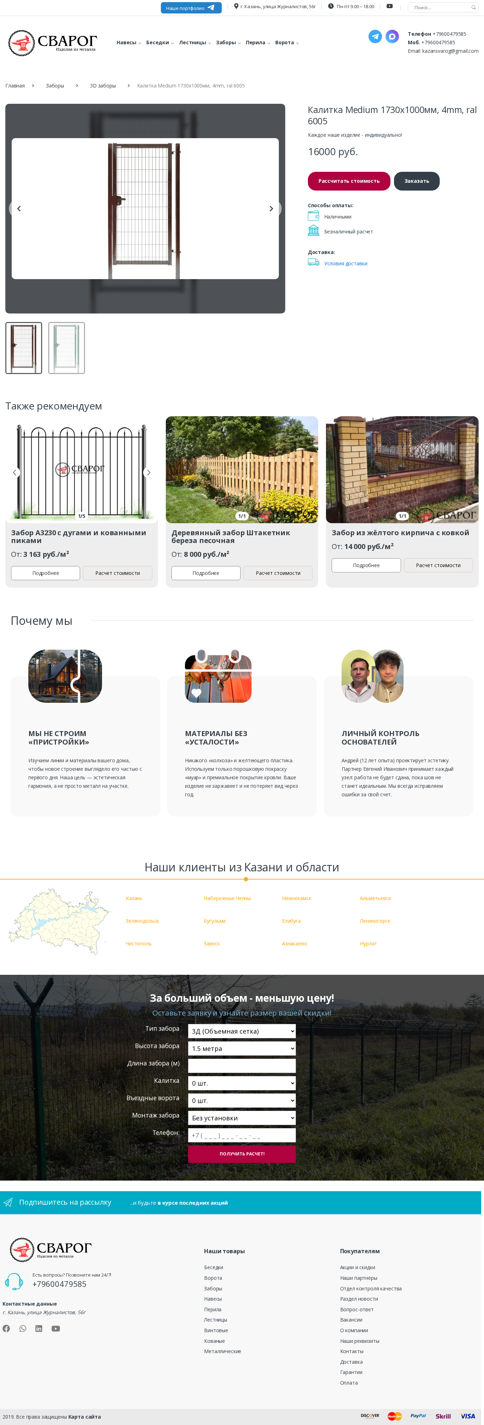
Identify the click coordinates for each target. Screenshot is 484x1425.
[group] (145, 209)
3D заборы (103, 85)
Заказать (417, 180)
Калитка (166, 1080)
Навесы (213, 1298)
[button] (14, 472)
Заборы (55, 85)
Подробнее (45, 573)
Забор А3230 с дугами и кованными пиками (78, 536)
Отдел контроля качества (371, 1288)
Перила (212, 1309)
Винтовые (216, 1330)
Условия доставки (345, 263)
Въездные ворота (152, 1098)
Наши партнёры (358, 1277)
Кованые (214, 1341)
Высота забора (157, 1046)
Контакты (352, 1351)
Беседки (213, 1267)
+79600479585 (449, 33)
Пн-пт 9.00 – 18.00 (355, 6)
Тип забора (162, 1028)
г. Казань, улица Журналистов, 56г (278, 6)
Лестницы (215, 1319)
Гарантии (351, 1372)
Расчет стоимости (117, 573)
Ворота (213, 1277)
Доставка (351, 1361)
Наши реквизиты (359, 1341)
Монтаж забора (155, 1115)
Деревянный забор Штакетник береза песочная (230, 536)
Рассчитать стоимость (349, 180)
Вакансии (351, 1319)
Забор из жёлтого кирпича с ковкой (400, 532)
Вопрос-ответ (357, 1309)
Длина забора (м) (153, 1063)
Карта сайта (84, 1416)
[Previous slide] (19, 209)
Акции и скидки (357, 1267)
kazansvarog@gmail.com (450, 50)
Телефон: (165, 1133)
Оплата (349, 1382)
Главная (15, 85)
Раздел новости (359, 1298)
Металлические (222, 1351)
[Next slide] (272, 209)
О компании (354, 1330)
